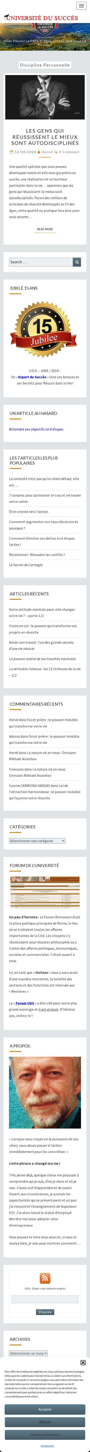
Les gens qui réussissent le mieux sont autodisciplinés (45, 137)
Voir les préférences (45, 1434)
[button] (83, 1362)
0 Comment (69, 152)
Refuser (45, 1422)
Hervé (47, 152)
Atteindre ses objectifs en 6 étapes (36, 429)
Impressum (47, 1445)
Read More (46, 229)
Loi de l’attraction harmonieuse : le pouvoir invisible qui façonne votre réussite (45, 791)
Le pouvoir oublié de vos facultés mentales (42, 658)
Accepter (45, 1409)
